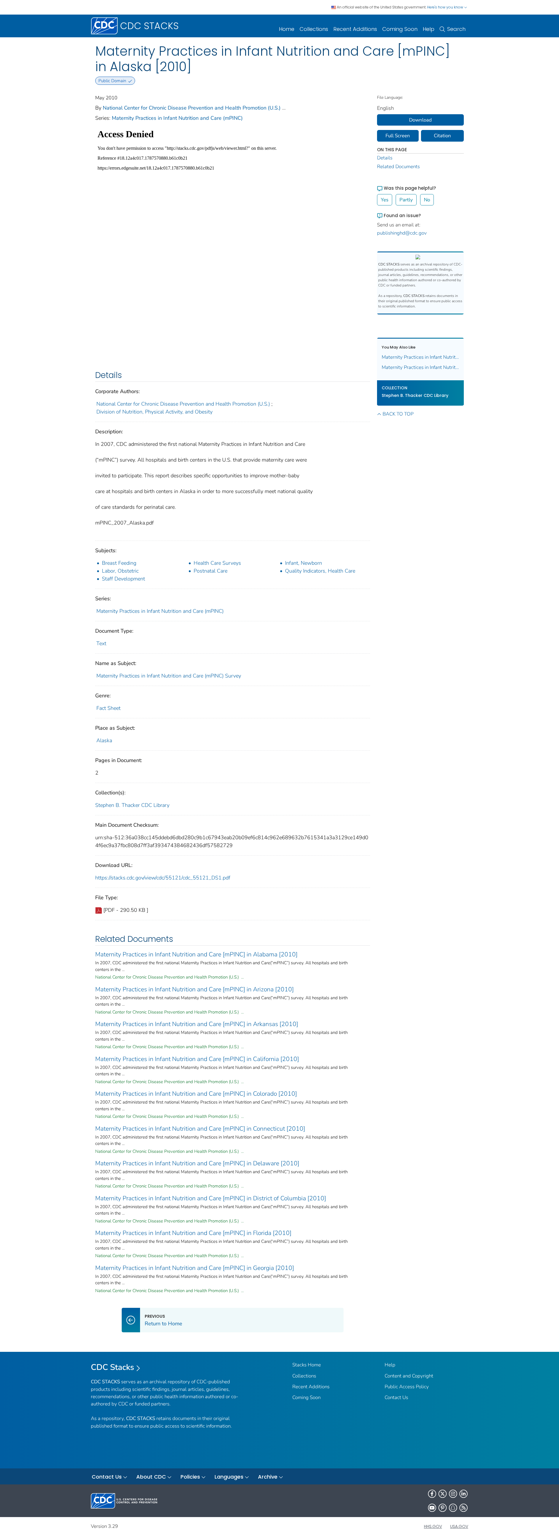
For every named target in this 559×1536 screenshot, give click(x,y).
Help (428, 29)
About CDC (151, 1476)
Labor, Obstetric (120, 570)
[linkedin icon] (463, 1493)
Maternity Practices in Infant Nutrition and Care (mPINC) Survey (168, 675)
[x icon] (442, 1493)
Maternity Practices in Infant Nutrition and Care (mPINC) (177, 118)
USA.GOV (459, 1526)
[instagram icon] (453, 1493)
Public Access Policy (407, 1386)
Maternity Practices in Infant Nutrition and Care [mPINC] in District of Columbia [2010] (210, 1198)
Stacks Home (306, 1364)
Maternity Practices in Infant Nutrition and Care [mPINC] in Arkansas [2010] (196, 1024)
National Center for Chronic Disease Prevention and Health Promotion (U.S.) (192, 107)
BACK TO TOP (398, 414)
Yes (384, 199)
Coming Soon (400, 29)
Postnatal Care (210, 570)
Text (101, 643)
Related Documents (398, 166)
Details (384, 157)
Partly (406, 199)
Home (286, 29)
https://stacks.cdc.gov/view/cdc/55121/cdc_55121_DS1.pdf (162, 877)
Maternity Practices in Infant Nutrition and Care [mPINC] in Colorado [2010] (196, 1094)
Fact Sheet (108, 708)
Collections (314, 29)
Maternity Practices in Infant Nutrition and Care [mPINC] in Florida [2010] (193, 1233)
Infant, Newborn (303, 562)
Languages (229, 1476)
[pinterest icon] (442, 1507)
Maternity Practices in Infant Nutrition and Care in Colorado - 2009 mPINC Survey (420, 367)
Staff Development (123, 578)
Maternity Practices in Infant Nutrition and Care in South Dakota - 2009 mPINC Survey (420, 357)
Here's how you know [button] (445, 7)
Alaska (104, 740)
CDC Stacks (112, 1367)
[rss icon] (463, 1507)
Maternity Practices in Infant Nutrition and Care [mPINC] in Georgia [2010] (194, 1268)
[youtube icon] (432, 1507)
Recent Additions (355, 29)
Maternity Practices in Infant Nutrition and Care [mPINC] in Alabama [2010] (196, 954)
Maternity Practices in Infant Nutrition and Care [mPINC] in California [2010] (197, 1059)
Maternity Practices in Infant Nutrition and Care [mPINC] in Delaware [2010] (197, 1163)
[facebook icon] (432, 1493)
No (427, 199)
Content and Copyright (409, 1376)
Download (420, 120)
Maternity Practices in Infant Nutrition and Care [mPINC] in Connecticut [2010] (200, 1129)
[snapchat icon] (453, 1507)
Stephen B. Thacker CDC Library (132, 805)
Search (456, 29)
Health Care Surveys (217, 562)
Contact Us (396, 1397)
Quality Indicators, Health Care (320, 570)
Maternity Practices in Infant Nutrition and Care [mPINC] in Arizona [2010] (194, 989)
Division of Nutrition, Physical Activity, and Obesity (154, 411)
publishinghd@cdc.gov (402, 233)
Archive (267, 1476)
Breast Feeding (119, 562)
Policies (190, 1476)
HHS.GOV (433, 1526)
